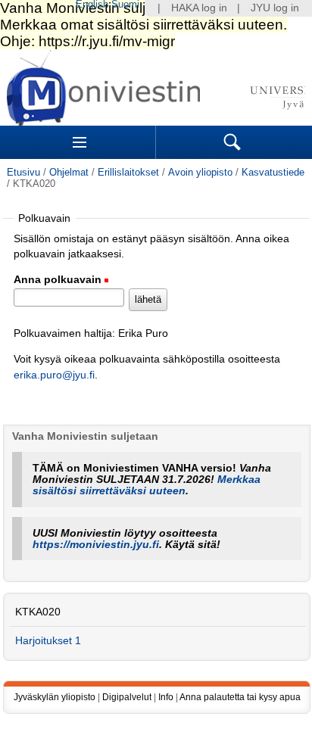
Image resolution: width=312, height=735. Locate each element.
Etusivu (23, 172)
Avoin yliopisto (200, 172)
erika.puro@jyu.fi (54, 375)
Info (165, 697)
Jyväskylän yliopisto (54, 697)
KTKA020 (38, 612)
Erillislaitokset (128, 172)
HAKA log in (199, 8)
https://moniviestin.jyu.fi (96, 544)
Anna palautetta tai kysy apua (240, 697)
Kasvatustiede (273, 172)
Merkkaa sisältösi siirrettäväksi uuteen (147, 485)
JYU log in (275, 8)
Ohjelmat (69, 172)
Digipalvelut (126, 697)
